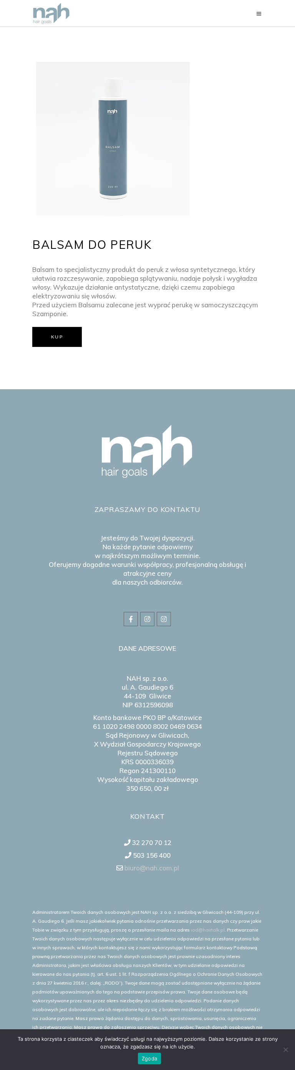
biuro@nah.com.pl (151, 868)
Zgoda (149, 1058)
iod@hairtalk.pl (208, 930)
